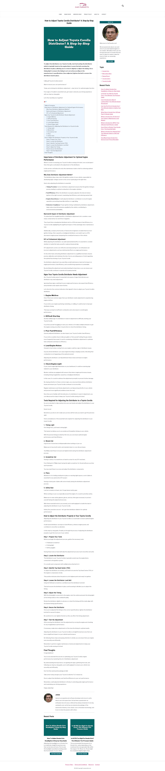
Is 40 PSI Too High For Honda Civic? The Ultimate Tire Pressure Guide (110, 95)
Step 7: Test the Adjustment (54, 150)
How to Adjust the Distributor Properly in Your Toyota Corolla (61, 137)
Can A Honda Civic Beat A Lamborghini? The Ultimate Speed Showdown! (111, 101)
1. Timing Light (50, 128)
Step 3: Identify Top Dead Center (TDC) (57, 143)
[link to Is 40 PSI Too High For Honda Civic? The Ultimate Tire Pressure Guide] (82, 727)
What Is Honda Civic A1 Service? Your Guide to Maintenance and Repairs (110, 118)
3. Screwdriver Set (51, 132)
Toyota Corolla (106, 81)
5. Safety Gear (50, 135)
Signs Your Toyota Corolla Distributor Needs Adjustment (60, 115)
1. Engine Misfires (51, 117)
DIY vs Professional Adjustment (55, 113)
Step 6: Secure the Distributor (54, 149)
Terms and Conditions (81, 764)
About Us (96, 14)
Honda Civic (105, 71)
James (57, 695)
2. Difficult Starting (51, 118)
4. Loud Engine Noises (52, 122)
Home (60, 14)
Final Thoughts (49, 152)
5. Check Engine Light (52, 124)
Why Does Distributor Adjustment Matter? (58, 109)
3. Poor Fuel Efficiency (52, 120)
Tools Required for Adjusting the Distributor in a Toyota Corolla (62, 126)
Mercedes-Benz (77, 14)
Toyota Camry (106, 78)
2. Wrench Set (50, 130)
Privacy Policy (88, 14)
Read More (110, 61)
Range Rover (67, 14)
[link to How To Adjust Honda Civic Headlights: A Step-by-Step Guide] (56, 727)
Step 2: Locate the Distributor (54, 141)
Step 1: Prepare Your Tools (53, 139)
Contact (104, 14)
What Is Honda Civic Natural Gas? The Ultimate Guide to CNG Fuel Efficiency (110, 133)
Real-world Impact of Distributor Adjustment (58, 111)
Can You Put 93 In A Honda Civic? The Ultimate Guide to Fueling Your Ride (111, 108)
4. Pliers (48, 133)
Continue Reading (56, 753)
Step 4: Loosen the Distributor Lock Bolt (57, 145)
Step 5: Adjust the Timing (53, 147)
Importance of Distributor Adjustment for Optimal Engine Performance (64, 107)
